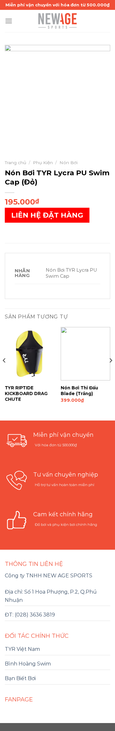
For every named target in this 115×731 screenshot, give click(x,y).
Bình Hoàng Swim (28, 664)
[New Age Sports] (57, 21)
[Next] (110, 373)
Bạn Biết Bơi (20, 678)
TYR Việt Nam (22, 649)
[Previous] (4, 373)
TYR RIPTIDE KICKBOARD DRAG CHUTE (26, 393)
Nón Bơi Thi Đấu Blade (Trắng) (79, 390)
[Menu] (8, 21)
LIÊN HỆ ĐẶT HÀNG (47, 215)
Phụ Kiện (43, 162)
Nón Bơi (68, 162)
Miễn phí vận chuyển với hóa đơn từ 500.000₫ (57, 4)
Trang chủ (15, 162)
